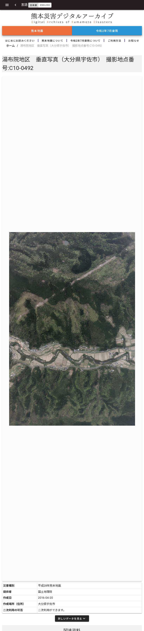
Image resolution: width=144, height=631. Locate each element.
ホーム (10, 45)
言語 (35, 5)
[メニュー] (7, 5)
